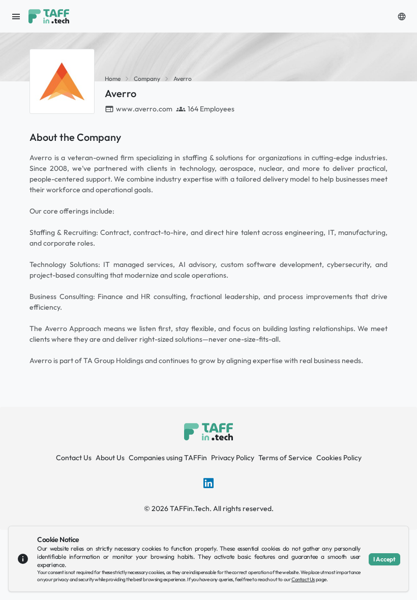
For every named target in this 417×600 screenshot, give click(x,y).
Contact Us (74, 457)
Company (147, 78)
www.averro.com (144, 108)
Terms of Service (285, 457)
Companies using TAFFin (168, 457)
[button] (402, 16)
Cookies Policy (339, 457)
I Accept (384, 559)
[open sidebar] (16, 16)
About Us (110, 457)
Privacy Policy (232, 457)
